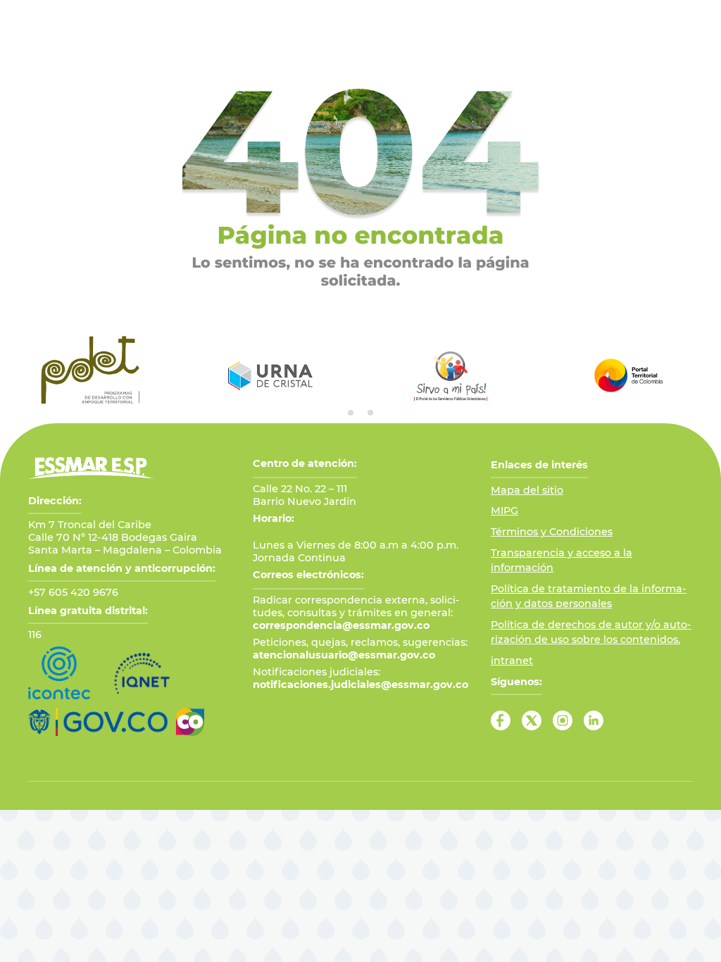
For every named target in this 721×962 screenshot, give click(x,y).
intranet (512, 660)
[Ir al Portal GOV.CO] (98, 722)
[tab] (350, 413)
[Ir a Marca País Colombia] (190, 722)
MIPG (504, 510)
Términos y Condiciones (552, 531)
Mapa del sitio (527, 490)
